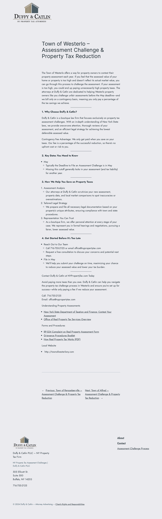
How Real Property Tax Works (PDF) (62, 339)
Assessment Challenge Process (133, 448)
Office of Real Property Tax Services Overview (67, 319)
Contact (121, 443)
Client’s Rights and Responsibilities (69, 504)
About (120, 438)
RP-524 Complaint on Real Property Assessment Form (71, 331)
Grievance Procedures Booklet (59, 335)
